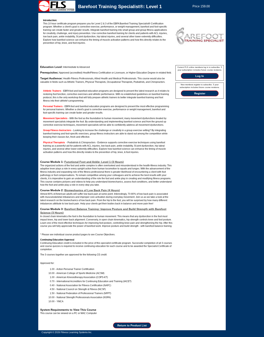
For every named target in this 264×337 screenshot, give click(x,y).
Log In (199, 76)
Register (199, 93)
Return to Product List (132, 325)
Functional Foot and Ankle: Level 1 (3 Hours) (94, 161)
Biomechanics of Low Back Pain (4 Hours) (92, 190)
